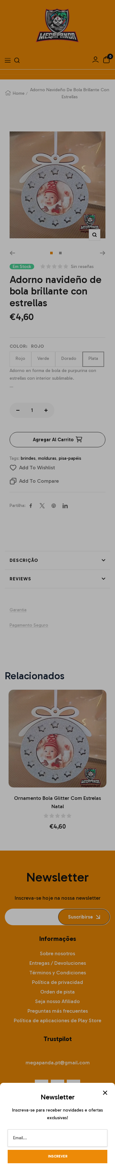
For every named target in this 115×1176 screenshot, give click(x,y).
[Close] (105, 1092)
